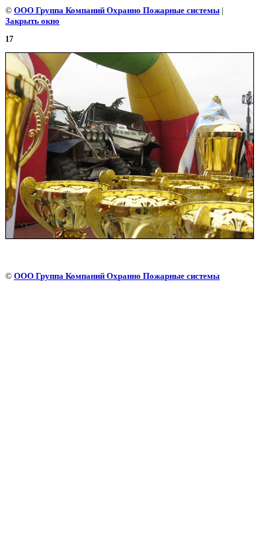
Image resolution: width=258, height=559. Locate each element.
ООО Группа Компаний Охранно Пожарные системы (117, 10)
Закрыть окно (32, 21)
